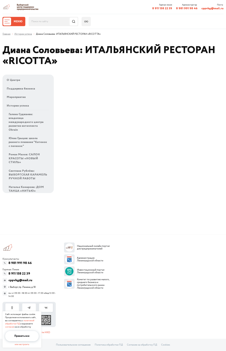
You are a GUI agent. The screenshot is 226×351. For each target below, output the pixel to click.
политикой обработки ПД (19, 322)
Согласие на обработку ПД (142, 344)
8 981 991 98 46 (186, 8)
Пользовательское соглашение (73, 344)
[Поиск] (74, 21)
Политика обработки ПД (109, 344)
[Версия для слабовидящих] (86, 21)
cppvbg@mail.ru (212, 8)
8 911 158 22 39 (162, 8)
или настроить (22, 344)
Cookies (165, 344)
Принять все (21, 336)
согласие (9, 327)
